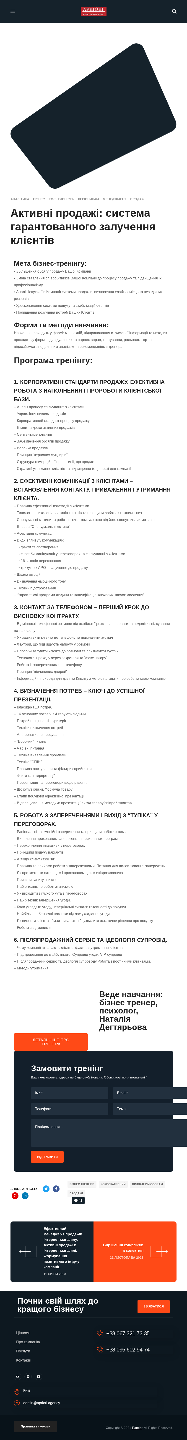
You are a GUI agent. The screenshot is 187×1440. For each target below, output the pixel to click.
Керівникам (88, 199)
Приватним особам (147, 1184)
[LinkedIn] (38, 1376)
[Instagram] (28, 1376)
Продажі (76, 1193)
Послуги (23, 1351)
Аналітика (19, 199)
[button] (174, 11)
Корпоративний (113, 1184)
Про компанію (28, 1342)
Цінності (23, 1333)
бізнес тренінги (82, 1184)
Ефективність (61, 199)
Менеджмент (114, 199)
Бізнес (39, 199)
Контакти (23, 1360)
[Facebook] (17, 1376)
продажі (137, 199)
